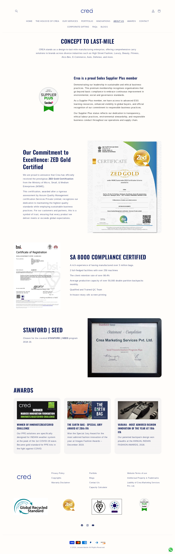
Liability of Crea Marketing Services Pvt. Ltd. (143, 484)
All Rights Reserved (97, 547)
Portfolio (93, 473)
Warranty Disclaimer (60, 483)
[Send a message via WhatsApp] (171, 550)
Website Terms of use (137, 473)
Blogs (91, 478)
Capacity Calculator (98, 487)
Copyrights (56, 478)
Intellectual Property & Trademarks (143, 478)
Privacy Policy (58, 473)
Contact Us (94, 483)
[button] (16, 11)
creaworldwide (83, 547)
